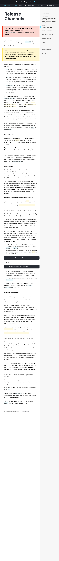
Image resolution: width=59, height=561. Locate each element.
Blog (25, 5)
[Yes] (16, 411)
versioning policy (18, 161)
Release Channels (47, 27)
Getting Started (46, 16)
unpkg (32, 127)
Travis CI (15, 248)
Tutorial (20, 5)
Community (31, 5)
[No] (18, 411)
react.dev (7, 30)
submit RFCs (28, 42)
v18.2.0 (43, 5)
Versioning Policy (11, 32)
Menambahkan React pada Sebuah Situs (49, 18)
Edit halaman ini (26, 411)
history (6, 403)
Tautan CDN (45, 25)
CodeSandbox (8, 129)
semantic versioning (9, 98)
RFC (9, 389)
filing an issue (9, 280)
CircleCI (8, 248)
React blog (18, 393)
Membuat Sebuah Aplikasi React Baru (49, 22)
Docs (15, 5)
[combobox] (39, 5)
